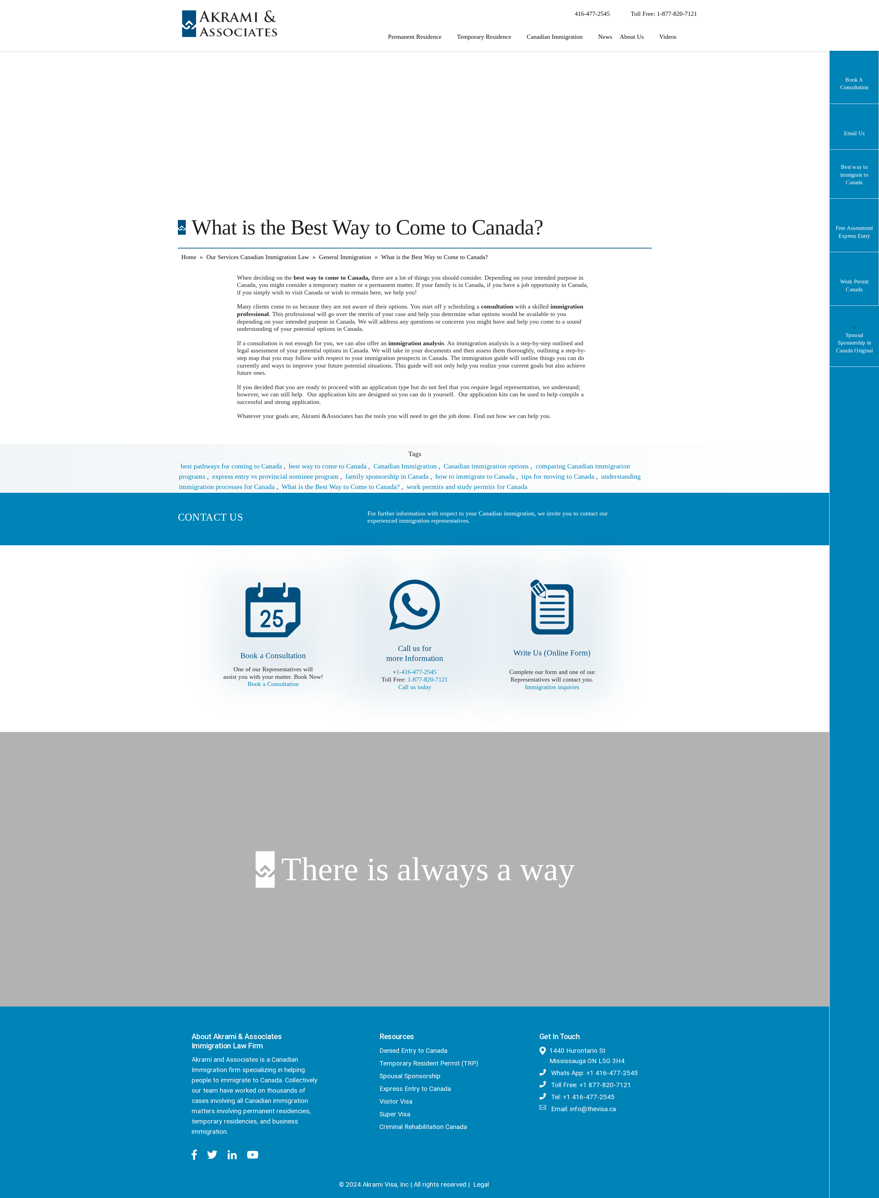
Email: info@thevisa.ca (582, 1109)
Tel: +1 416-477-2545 (582, 1097)
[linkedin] (232, 1155)
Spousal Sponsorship (410, 1076)
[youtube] (253, 1155)
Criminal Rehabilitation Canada (423, 1127)
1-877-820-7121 (428, 679)
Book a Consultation (273, 684)
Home (188, 257)
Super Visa (394, 1114)
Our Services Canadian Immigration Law (257, 257)
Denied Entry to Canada (413, 1051)
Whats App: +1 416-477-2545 (593, 1073)
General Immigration (345, 257)
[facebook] (194, 1155)
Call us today (414, 687)
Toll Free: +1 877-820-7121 (590, 1085)
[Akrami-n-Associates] (229, 14)
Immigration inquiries (552, 687)
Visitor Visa (395, 1101)
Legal (481, 1184)
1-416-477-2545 (416, 671)
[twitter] (212, 1155)
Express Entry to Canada (415, 1089)
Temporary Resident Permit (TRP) (428, 1063)
